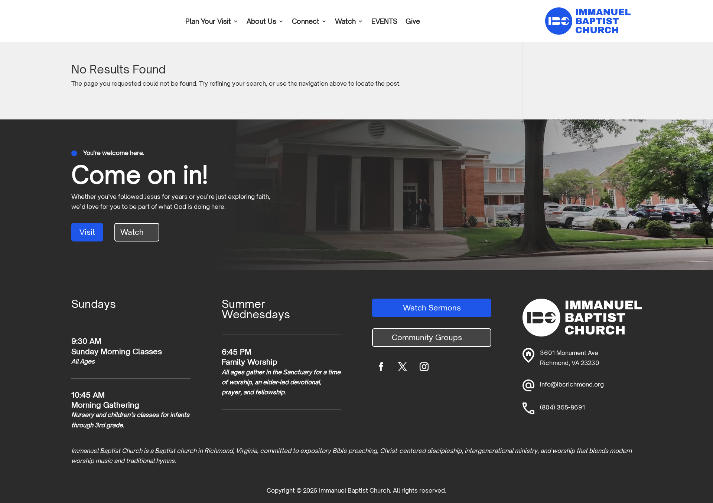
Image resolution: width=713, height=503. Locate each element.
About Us (261, 22)
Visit (87, 232)
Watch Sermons (432, 307)
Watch (345, 22)
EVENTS (384, 22)
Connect (305, 22)
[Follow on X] (402, 367)
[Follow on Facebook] (381, 367)
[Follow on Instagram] (424, 367)
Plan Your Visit (208, 22)
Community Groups (427, 337)
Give (413, 22)
